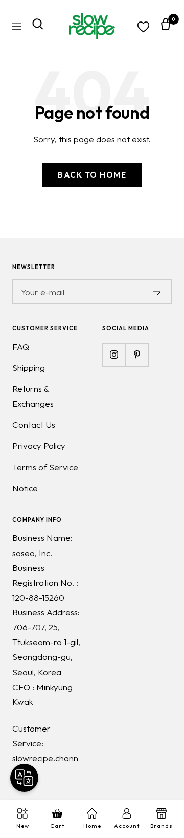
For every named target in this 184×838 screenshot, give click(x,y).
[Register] (157, 291)
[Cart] (165, 26)
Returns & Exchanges (33, 396)
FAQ (20, 346)
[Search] (38, 26)
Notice (25, 487)
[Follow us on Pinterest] (136, 354)
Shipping (28, 367)
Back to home (92, 175)
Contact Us (33, 424)
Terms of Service (45, 466)
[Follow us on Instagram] (113, 354)
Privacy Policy (38, 445)
